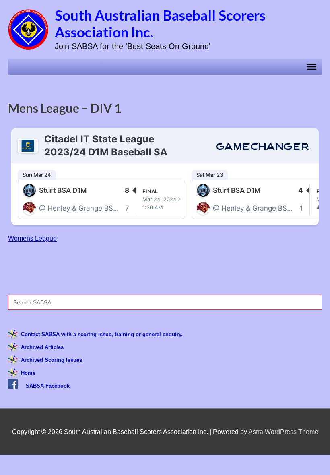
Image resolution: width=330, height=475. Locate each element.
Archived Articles (42, 347)
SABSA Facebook (48, 386)
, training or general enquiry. (147, 334)
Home (28, 373)
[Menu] (311, 67)
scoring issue (94, 334)
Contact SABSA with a (49, 334)
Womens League (32, 238)
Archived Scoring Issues (51, 360)
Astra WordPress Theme (283, 431)
